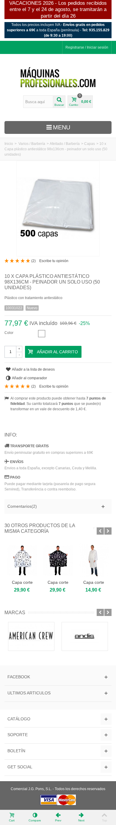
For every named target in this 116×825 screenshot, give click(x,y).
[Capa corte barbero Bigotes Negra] (58, 561)
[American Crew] (31, 636)
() (33, 261)
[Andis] (85, 636)
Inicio (8, 144)
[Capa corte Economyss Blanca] (94, 561)
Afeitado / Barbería (65, 144)
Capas (89, 144)
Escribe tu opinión (53, 261)
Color (9, 333)
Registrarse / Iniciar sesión (86, 47)
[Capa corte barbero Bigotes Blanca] (22, 561)
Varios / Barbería (31, 144)
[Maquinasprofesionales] (58, 78)
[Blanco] (42, 334)
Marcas (14, 612)
